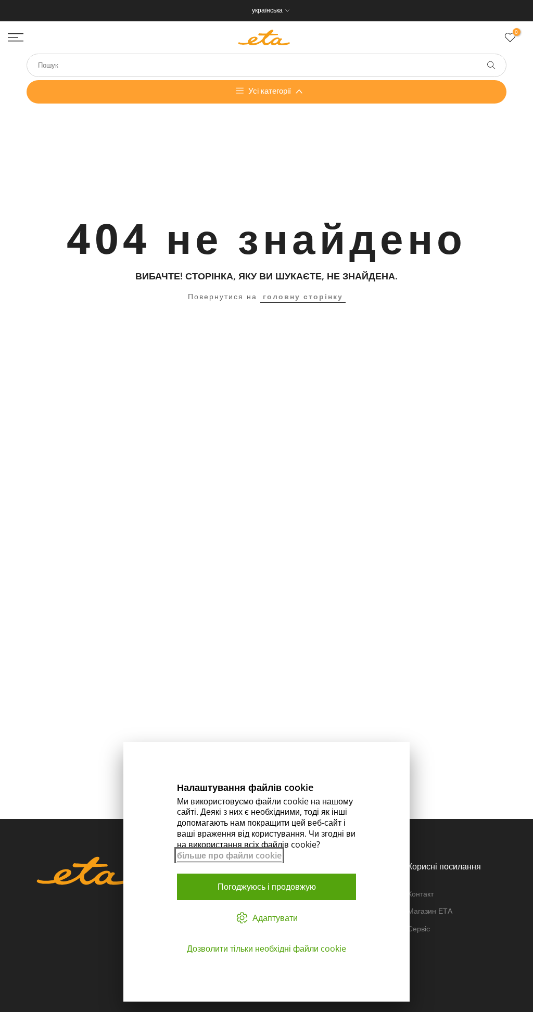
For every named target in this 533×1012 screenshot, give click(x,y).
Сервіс (419, 928)
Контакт (421, 894)
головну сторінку (303, 296)
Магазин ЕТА (430, 911)
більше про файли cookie (229, 855)
